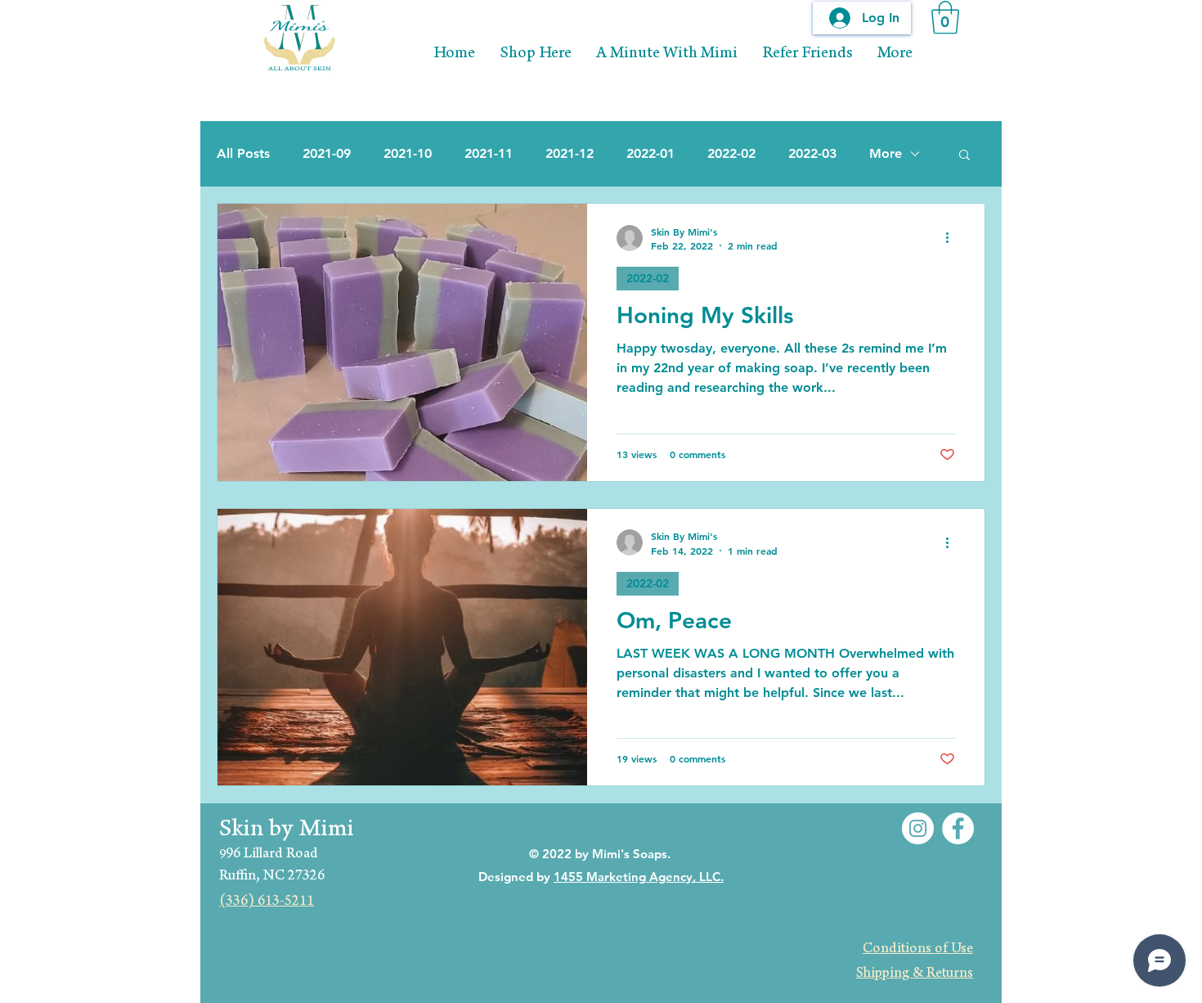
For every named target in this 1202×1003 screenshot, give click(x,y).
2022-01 (650, 153)
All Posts (243, 153)
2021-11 (488, 153)
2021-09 (327, 153)
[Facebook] (958, 828)
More (885, 153)
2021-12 (569, 153)
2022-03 (812, 153)
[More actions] (952, 238)
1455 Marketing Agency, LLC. (639, 876)
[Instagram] (918, 828)
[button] (945, 17)
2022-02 (731, 153)
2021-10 (407, 153)
